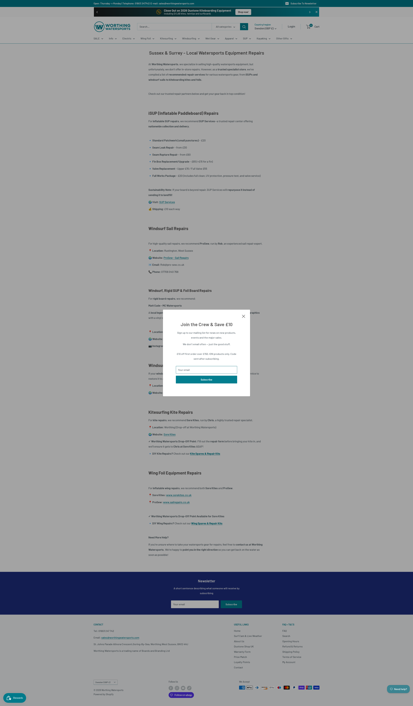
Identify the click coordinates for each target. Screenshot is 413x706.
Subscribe (206, 379)
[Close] (243, 316)
